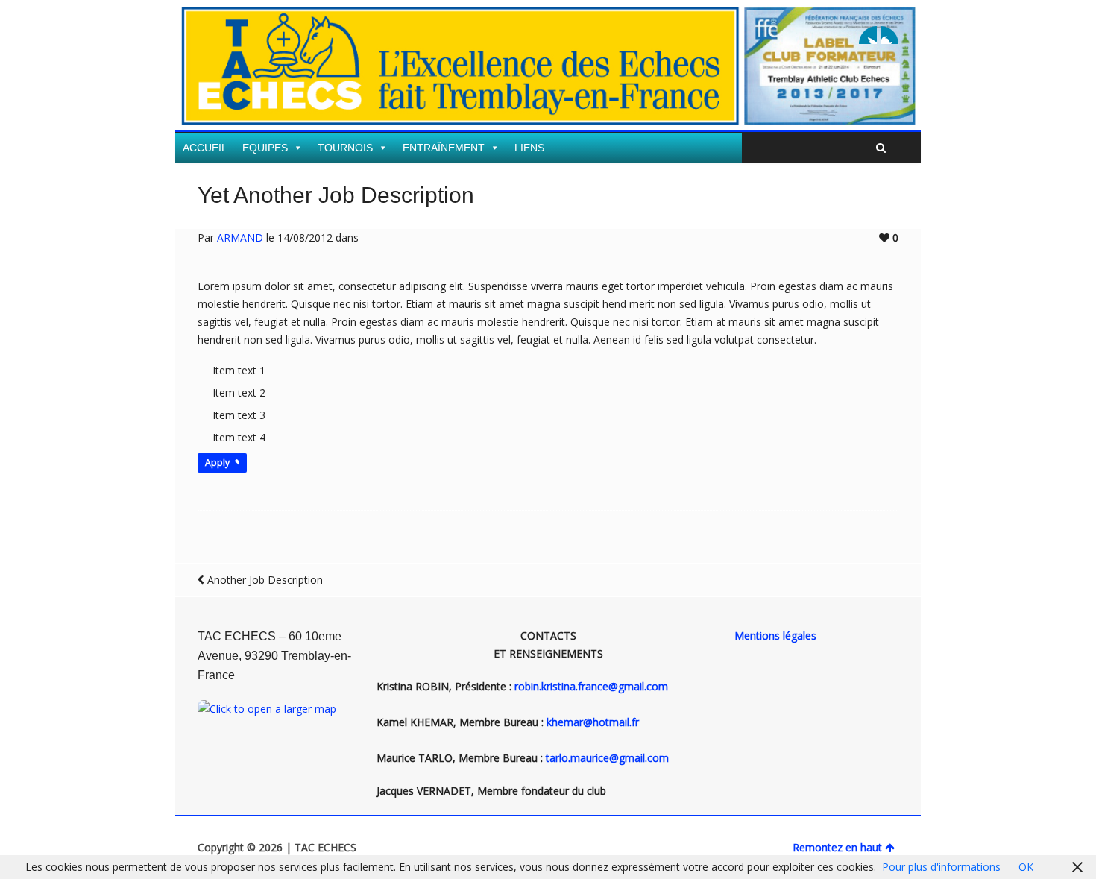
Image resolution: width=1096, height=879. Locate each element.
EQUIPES (265, 148)
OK (1025, 867)
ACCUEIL (205, 148)
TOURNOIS (345, 148)
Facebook (889, 35)
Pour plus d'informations (941, 867)
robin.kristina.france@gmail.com (591, 686)
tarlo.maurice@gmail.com (607, 758)
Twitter (868, 35)
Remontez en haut (837, 847)
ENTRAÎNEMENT (444, 148)
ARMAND (240, 237)
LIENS (529, 148)
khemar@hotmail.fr (593, 722)
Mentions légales (775, 635)
